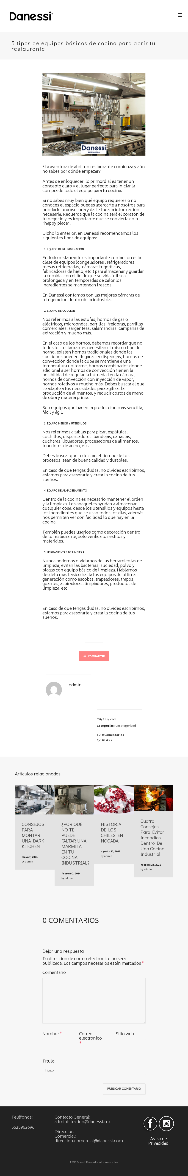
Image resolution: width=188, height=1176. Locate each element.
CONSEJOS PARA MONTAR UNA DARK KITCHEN (33, 835)
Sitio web (125, 1034)
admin (29, 861)
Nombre (50, 1034)
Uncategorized (126, 726)
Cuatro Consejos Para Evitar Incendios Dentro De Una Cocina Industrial (152, 837)
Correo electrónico (90, 1036)
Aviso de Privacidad (158, 1142)
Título (48, 1062)
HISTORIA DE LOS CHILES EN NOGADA (112, 832)
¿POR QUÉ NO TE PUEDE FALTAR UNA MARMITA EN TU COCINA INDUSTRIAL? (75, 843)
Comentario (54, 973)
